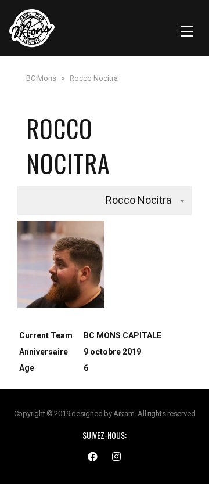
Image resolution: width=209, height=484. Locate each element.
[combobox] (104, 200)
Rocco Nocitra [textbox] (138, 200)
